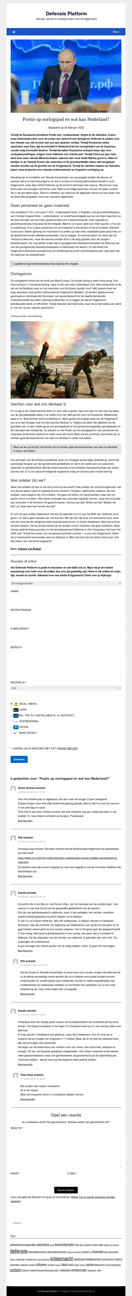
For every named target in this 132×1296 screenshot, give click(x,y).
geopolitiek (113, 1251)
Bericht (16, 647)
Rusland (25, 1270)
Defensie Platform (66, 13)
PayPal (24, 727)
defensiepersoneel (56, 1251)
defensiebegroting (37, 1251)
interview (20, 1259)
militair (32, 1264)
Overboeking (28, 721)
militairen (41, 1264)
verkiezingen (79, 1270)
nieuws (82, 1264)
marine (118, 1259)
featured (98, 1251)
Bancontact (28, 733)
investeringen (31, 1259)
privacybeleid (67, 748)
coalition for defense (111, 1245)
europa (85, 1251)
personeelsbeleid (113, 1264)
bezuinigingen (64, 1244)
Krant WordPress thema (83, 1291)
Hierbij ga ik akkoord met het (45, 748)
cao (101, 1244)
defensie (19, 1250)
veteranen (92, 1270)
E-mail (72, 1173)
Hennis (13, 1259)
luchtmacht (108, 1259)
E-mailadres (20, 628)
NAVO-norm (73, 1264)
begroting (43, 1244)
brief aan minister (83, 1244)
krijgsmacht (62, 1258)
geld (106, 1251)
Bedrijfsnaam (21, 610)
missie (57, 1264)
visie (99, 1270)
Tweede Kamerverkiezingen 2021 (44, 1270)
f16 (91, 1252)
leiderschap (93, 1259)
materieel (24, 1264)
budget (95, 1244)
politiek (15, 1269)
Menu (116, 32)
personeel (99, 1264)
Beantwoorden (25, 820)
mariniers (14, 1264)
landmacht (79, 1259)
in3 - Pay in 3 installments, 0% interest (46, 715)
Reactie (17, 1128)
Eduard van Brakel (29, 549)
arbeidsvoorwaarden (23, 1244)
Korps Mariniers (44, 1259)
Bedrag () (19, 682)
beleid (52, 1245)
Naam (14, 591)
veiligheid (65, 1270)
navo (64, 1264)
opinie (90, 1264)
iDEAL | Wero (28, 704)
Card (23, 709)
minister (51, 1264)
